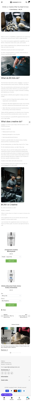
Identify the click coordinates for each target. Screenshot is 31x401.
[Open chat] (29, 399)
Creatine (3, 124)
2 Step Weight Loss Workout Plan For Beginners (23, 317)
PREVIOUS (5, 314)
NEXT (26, 314)
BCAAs (20, 82)
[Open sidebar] (29, 122)
